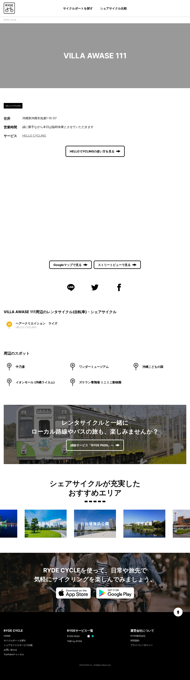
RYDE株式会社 (137, 635)
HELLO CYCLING (34, 135)
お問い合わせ (10, 649)
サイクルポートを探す (78, 8)
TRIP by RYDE (74, 641)
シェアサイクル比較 (113, 8)
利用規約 (134, 640)
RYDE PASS (73, 636)
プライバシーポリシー (141, 645)
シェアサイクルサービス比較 (18, 645)
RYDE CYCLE (10, 20)
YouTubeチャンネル (14, 654)
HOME (7, 635)
